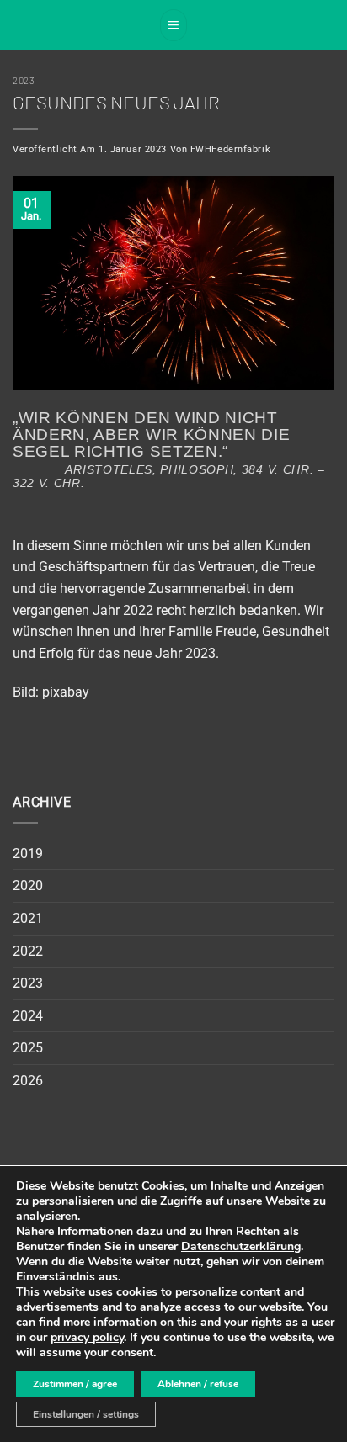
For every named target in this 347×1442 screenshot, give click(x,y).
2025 (28, 1048)
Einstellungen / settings (86, 1414)
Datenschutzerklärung (241, 1246)
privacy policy (87, 1337)
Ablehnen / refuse (197, 1384)
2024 (28, 1016)
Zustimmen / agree (75, 1384)
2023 (24, 80)
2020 (28, 885)
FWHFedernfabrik (230, 149)
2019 (28, 853)
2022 (28, 951)
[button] (173, 25)
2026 (28, 1081)
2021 (28, 918)
